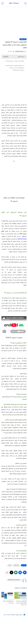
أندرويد (9, 565)
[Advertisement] (14, 23)
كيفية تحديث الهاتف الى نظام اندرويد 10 (15, 61)
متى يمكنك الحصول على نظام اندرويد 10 (14, 65)
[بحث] (2, 3)
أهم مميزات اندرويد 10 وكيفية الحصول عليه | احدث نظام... (21, 603)
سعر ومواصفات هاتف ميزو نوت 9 (8, 602)
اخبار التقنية (22, 39)
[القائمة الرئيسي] (25, 3)
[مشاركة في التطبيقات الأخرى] (7, 572)
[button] (20, 572)
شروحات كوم (14, 3)
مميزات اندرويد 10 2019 (18, 70)
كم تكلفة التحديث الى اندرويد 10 (16, 68)
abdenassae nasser (19, 51)
